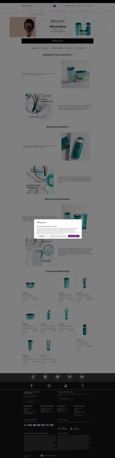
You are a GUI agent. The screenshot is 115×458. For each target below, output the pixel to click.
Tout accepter (73, 236)
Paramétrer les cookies (42, 236)
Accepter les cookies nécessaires (58, 236)
